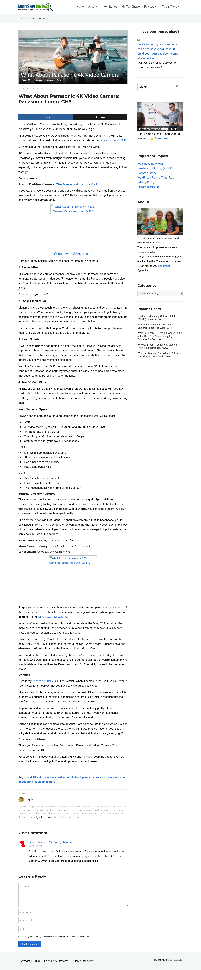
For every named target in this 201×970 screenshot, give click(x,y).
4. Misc (43, 88)
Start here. (161, 138)
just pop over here (49, 817)
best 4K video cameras (41, 777)
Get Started (110, 6)
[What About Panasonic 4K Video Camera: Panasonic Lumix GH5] (73, 57)
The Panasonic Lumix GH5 (76, 184)
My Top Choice (131, 6)
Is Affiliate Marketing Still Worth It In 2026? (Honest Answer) (156, 317)
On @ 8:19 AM (35, 846)
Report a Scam (146, 173)
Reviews (149, 6)
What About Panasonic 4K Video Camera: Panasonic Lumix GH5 (155, 326)
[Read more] (164, 265)
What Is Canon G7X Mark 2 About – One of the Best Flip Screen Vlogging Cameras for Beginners (159, 336)
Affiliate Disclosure (148, 187)
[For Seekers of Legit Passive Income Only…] (35, 7)
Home (80, 6)
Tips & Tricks (169, 6)
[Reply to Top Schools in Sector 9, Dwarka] (127, 842)
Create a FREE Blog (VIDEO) (155, 168)
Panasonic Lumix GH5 (112, 140)
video (61, 777)
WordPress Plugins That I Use (155, 177)
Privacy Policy (145, 182)
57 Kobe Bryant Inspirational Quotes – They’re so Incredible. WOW (158, 346)
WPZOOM (176, 960)
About (91, 6)
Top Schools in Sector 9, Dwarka (50, 842)
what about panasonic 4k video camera (92, 777)
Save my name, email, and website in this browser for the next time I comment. (56, 936)
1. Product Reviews (30, 88)
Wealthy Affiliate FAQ (150, 163)
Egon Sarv (33, 799)
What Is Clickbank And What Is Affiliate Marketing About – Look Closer (158, 354)
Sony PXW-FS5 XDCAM (53, 617)
